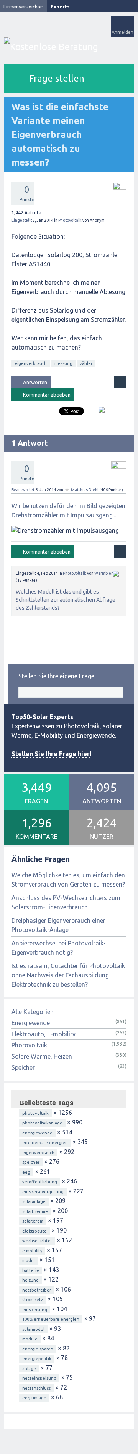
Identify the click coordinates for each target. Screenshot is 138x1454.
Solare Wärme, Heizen (42, 1056)
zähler (86, 363)
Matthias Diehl (85, 489)
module (30, 1339)
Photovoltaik (70, 220)
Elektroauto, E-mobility (44, 1034)
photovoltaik (35, 1113)
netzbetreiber (36, 1290)
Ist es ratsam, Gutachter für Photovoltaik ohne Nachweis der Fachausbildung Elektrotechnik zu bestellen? (68, 975)
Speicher (23, 1067)
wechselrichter (37, 1240)
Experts (60, 6)
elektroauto (34, 1231)
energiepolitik (36, 1358)
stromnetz (32, 1299)
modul (28, 1260)
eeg (26, 1172)
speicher (30, 1162)
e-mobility (32, 1250)
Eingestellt (22, 220)
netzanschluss (36, 1388)
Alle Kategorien (33, 1011)
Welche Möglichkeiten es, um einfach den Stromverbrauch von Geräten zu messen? (68, 880)
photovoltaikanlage (42, 1123)
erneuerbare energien (45, 1142)
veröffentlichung (39, 1182)
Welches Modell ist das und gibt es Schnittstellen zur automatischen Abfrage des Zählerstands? (65, 600)
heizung (30, 1280)
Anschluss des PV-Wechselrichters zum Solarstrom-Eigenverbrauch (66, 902)
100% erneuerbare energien (50, 1319)
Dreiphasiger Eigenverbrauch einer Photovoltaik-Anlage (58, 925)
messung (63, 363)
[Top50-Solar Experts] (69, 46)
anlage (29, 1368)
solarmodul (33, 1329)
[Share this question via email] (99, 412)
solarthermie (35, 1211)
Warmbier (103, 573)
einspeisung (34, 1309)
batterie (30, 1270)
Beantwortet (23, 489)
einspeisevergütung (43, 1192)
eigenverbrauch (31, 363)
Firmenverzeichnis (23, 6)
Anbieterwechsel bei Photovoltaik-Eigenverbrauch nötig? (59, 948)
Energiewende (31, 1022)
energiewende (37, 1133)
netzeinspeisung (39, 1378)
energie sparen (37, 1349)
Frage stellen (56, 78)
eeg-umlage (34, 1397)
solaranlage (34, 1201)
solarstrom (32, 1221)
